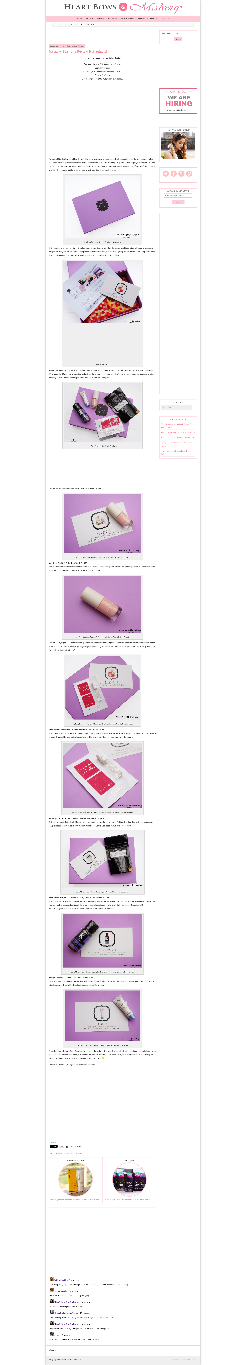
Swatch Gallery (127, 18)
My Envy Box (65, 46)
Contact (165, 18)
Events (153, 18)
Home (79, 18)
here (113, 374)
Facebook (174, 174)
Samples (73, 46)
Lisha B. (66, 1153)
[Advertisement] (102, 35)
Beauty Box (63, 25)
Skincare (142, 18)
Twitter (166, 174)
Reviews (112, 18)
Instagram (181, 174)
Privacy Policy (186, 1360)
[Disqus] (102, 1242)
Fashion (100, 18)
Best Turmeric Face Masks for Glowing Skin (177, 438)
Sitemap (194, 1360)
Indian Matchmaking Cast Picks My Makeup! (178, 432)
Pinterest (189, 174)
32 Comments (77, 1153)
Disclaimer (176, 1360)
